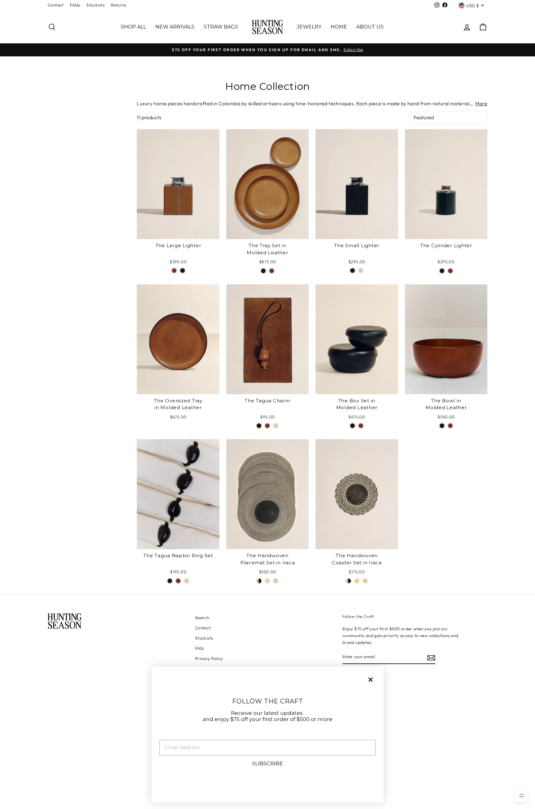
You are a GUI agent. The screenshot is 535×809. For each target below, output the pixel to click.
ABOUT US (370, 27)
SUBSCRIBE (267, 763)
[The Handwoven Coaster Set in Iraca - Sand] (357, 581)
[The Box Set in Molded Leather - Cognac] (361, 426)
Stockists (95, 5)
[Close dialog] (370, 679)
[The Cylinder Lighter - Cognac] (450, 271)
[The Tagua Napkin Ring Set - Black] (170, 581)
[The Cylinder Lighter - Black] (442, 271)
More (481, 103)
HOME (339, 27)
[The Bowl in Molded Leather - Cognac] (450, 426)
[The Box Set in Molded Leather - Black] (352, 426)
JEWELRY (309, 27)
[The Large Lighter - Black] (182, 270)
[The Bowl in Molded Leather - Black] (442, 426)
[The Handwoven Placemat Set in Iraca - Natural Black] (259, 581)
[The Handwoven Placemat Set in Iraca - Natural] (276, 581)
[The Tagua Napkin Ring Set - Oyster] (186, 581)
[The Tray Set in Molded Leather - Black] (263, 271)
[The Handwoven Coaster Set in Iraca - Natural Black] (348, 581)
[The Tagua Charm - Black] (259, 426)
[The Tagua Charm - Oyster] (276, 426)
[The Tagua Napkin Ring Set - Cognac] (178, 581)
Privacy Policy (209, 658)
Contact (56, 5)
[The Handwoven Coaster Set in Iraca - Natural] (365, 581)
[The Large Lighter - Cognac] (174, 270)
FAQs (75, 5)
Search (202, 617)
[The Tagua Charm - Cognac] (267, 426)
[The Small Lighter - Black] (352, 270)
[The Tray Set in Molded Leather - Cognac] (272, 271)
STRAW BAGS (221, 27)
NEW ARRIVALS (174, 27)
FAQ (199, 648)
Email (167, 735)
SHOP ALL (133, 27)
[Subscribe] (431, 657)
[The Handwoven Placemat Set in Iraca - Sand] (267, 581)
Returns (118, 5)
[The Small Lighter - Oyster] (361, 270)
